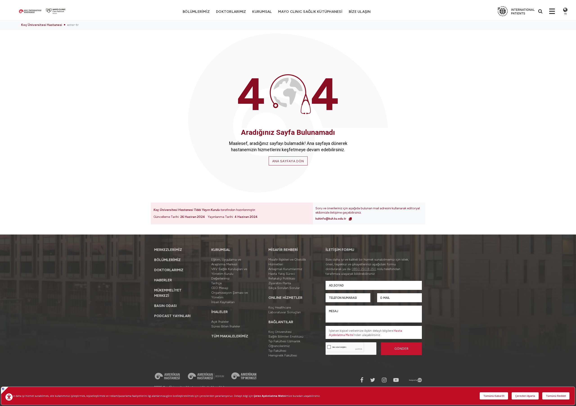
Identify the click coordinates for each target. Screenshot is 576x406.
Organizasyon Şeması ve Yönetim (229, 295)
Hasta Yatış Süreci (281, 274)
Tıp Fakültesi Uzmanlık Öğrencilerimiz (284, 343)
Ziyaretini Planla (279, 283)
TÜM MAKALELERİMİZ (229, 336)
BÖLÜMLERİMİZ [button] (196, 11)
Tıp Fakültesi (277, 351)
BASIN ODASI (165, 306)
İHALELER (219, 312)
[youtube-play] (396, 380)
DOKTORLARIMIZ (231, 11)
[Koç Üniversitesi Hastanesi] (30, 11)
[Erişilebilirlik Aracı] (9, 396)
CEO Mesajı (219, 288)
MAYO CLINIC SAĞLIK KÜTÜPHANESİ (310, 11)
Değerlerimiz (220, 278)
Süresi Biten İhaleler (225, 326)
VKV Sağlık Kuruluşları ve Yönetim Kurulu (229, 271)
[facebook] (361, 380)
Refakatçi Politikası (281, 278)
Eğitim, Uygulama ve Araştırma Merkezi (226, 262)
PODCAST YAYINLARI (172, 316)
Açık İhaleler (220, 322)
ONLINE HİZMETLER (285, 297)
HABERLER (163, 280)
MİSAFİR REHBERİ (283, 250)
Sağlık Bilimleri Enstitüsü (285, 336)
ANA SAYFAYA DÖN (288, 161)
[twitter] (372, 380)
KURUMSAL (262, 11)
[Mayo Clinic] (55, 11)
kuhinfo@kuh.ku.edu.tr (331, 218)
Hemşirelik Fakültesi (282, 355)
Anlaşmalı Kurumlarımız (285, 269)
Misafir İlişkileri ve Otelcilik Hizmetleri (287, 262)
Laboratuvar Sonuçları (284, 312)
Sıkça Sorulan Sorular (284, 288)
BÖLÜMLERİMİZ (167, 260)
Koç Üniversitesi (280, 332)
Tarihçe (216, 283)
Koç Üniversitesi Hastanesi (41, 25)
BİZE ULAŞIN (360, 11)
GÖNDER (401, 349)
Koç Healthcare (279, 307)
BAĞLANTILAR (280, 322)
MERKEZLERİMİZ (168, 250)
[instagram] (384, 380)
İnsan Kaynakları (223, 302)
